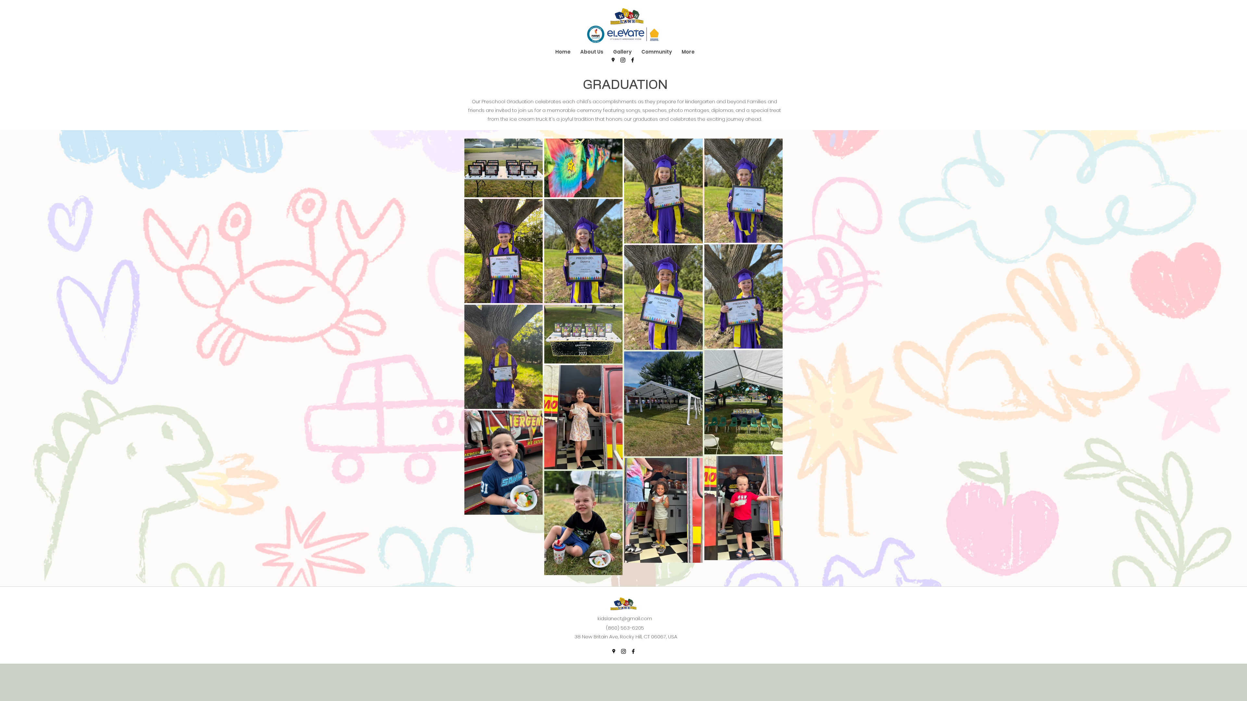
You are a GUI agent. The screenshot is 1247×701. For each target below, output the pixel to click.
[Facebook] (632, 60)
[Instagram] (623, 60)
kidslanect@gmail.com (625, 618)
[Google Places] (613, 60)
